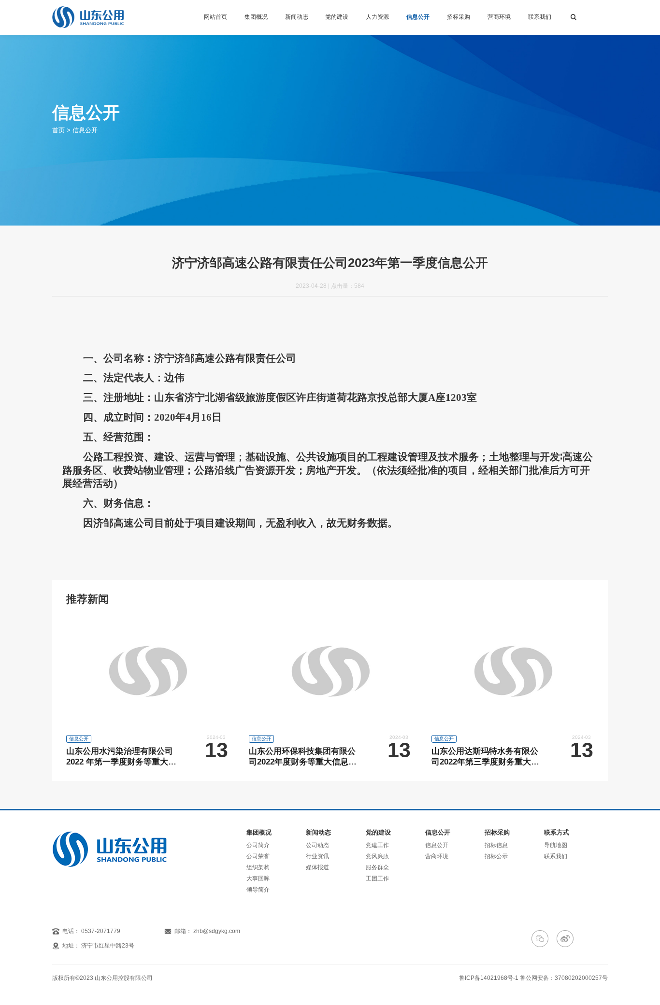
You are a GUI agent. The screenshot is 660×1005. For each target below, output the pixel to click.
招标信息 (496, 845)
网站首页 (215, 17)
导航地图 (555, 845)
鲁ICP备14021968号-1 (488, 978)
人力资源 (377, 17)
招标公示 (496, 856)
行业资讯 (317, 856)
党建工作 (377, 845)
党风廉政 (377, 856)
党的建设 (336, 17)
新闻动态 (296, 17)
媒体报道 (317, 867)
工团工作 (377, 878)
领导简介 (258, 889)
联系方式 (556, 833)
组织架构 (258, 867)
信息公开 (418, 17)
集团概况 (256, 17)
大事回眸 (258, 878)
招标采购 (458, 17)
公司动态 (317, 845)
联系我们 (539, 17)
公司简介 (258, 845)
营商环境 (499, 17)
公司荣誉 (258, 856)
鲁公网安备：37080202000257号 (564, 978)
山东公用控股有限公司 (124, 978)
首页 (58, 130)
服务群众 (377, 867)
